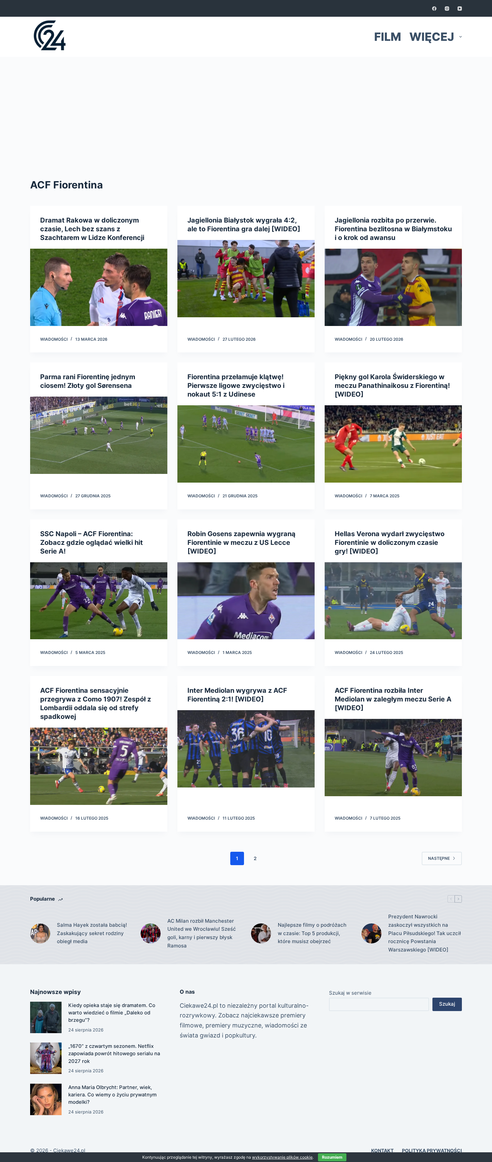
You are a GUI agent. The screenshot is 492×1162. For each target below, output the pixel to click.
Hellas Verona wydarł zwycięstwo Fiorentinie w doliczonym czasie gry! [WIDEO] (389, 542)
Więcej (431, 37)
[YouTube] (460, 8)
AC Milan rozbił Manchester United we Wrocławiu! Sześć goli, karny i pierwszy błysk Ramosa (201, 933)
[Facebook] (434, 8)
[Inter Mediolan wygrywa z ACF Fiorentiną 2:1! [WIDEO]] (246, 748)
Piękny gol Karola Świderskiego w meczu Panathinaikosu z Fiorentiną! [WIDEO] (392, 385)
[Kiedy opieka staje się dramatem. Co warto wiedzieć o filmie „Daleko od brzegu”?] (46, 1017)
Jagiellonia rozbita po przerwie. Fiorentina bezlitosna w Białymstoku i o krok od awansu (393, 229)
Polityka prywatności (432, 1150)
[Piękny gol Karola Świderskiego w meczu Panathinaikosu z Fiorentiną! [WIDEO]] (393, 444)
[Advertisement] (246, 107)
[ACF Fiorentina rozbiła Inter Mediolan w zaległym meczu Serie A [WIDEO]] (393, 757)
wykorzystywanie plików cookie (282, 1157)
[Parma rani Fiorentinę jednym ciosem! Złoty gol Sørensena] (98, 435)
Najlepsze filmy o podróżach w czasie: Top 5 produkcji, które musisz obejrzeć (312, 933)
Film (387, 37)
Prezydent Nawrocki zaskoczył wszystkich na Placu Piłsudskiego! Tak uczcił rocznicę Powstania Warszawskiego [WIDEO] (424, 933)
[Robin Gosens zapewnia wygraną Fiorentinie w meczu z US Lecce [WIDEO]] (246, 601)
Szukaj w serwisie (350, 993)
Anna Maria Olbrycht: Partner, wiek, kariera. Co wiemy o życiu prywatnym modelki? (112, 1094)
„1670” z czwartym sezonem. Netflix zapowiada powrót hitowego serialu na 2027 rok (114, 1053)
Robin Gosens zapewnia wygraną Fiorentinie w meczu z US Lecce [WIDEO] (241, 542)
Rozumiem (332, 1157)
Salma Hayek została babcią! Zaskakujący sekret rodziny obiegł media (92, 933)
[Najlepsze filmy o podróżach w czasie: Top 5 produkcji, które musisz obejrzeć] (261, 933)
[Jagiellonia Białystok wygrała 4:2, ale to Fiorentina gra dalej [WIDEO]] (246, 278)
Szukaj (447, 1004)
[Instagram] (447, 8)
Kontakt (382, 1150)
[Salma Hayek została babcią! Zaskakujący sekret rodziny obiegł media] (40, 933)
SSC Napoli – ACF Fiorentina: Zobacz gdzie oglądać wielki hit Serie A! (91, 542)
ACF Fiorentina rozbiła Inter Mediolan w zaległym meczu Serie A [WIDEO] (393, 699)
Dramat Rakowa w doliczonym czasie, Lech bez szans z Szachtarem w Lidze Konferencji (92, 229)
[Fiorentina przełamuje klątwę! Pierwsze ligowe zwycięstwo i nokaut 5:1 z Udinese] (246, 444)
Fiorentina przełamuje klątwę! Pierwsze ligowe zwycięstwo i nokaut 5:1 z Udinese (235, 385)
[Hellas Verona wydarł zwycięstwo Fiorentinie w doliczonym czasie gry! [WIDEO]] (393, 601)
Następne (439, 858)
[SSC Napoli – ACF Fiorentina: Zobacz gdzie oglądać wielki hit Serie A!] (98, 601)
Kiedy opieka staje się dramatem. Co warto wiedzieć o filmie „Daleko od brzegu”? (111, 1012)
